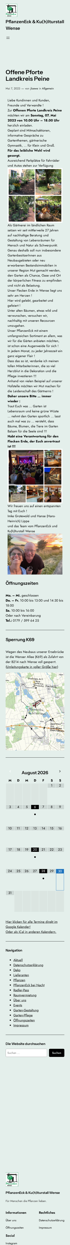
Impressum (21, 1025)
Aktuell (18, 960)
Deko (16, 970)
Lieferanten (21, 975)
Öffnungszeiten (24, 1020)
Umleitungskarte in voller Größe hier (32, 667)
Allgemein (48, 88)
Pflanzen (19, 980)
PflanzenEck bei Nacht (29, 985)
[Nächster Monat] (60, 771)
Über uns (19, 1000)
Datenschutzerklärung (28, 965)
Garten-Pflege (23, 1015)
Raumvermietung (25, 995)
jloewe (34, 88)
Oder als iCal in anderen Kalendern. (31, 931)
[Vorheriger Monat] (10, 771)
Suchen (56, 1053)
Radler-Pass (21, 990)
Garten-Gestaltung (26, 1010)
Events (17, 1005)
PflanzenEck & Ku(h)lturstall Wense (33, 1193)
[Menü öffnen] (8, 38)
